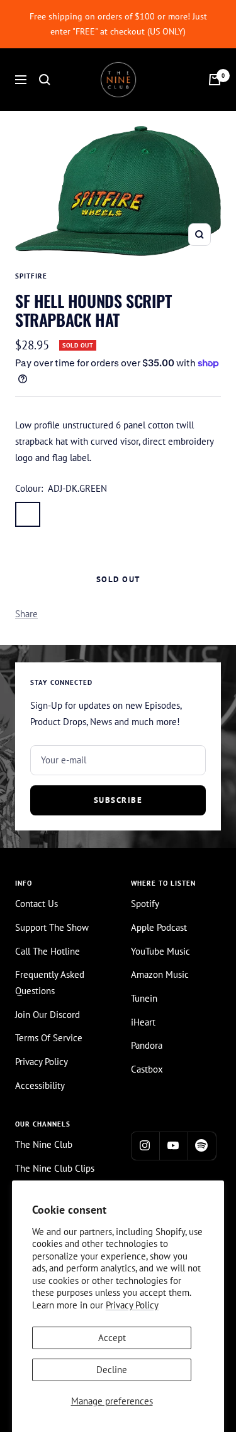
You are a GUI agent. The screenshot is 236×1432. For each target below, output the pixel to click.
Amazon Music (160, 974)
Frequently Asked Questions (49, 982)
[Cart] (214, 79)
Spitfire (31, 276)
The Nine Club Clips (54, 1168)
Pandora (146, 1045)
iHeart (143, 1022)
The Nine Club (43, 1144)
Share (26, 614)
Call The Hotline (47, 951)
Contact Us (36, 904)
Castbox (147, 1069)
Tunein (144, 998)
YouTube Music (160, 951)
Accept (112, 1338)
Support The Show (52, 927)
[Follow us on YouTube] (173, 1146)
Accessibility (40, 1085)
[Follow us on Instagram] (145, 1146)
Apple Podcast (159, 927)
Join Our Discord (47, 1015)
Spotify (145, 904)
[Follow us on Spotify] (202, 1146)
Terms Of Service (48, 1038)
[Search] (44, 79)
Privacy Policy (132, 1305)
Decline (111, 1370)
